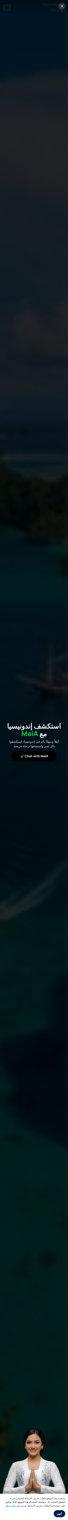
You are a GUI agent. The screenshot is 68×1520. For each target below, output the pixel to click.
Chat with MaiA (36, 756)
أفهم (59, 1513)
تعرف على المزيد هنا (16, 1505)
